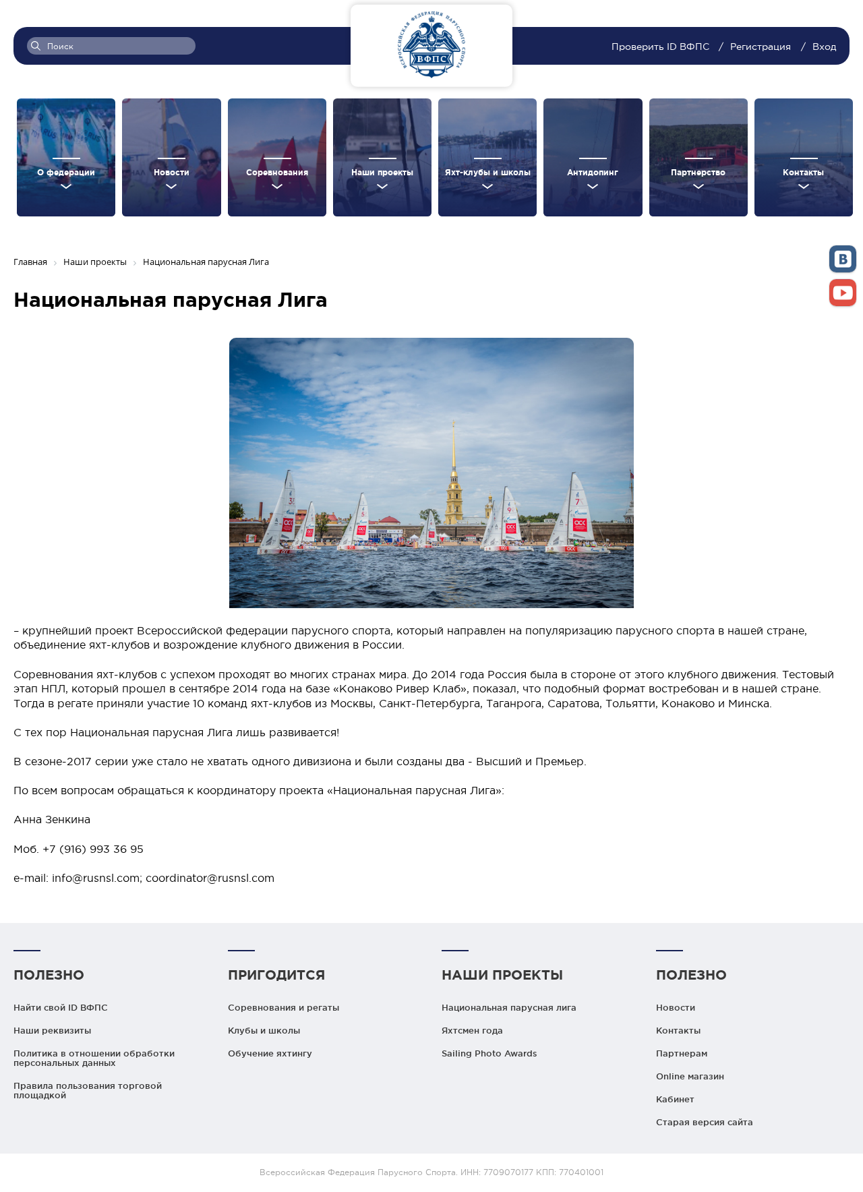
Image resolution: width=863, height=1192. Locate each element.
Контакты (678, 1030)
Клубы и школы (264, 1030)
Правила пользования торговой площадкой (87, 1090)
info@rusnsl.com (96, 878)
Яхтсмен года (472, 1030)
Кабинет (675, 1099)
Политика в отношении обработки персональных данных (94, 1057)
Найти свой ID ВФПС (60, 1007)
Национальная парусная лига (509, 1007)
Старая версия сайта (704, 1122)
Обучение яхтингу (270, 1053)
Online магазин (690, 1076)
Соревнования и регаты (283, 1007)
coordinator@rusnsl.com (210, 878)
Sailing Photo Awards (489, 1053)
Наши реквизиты (52, 1030)
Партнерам (681, 1053)
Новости (675, 1007)
